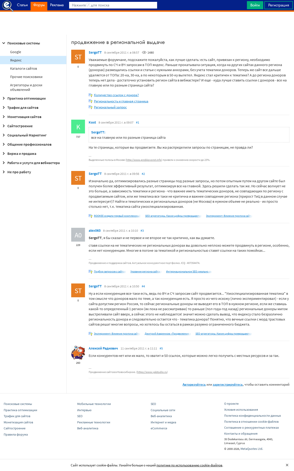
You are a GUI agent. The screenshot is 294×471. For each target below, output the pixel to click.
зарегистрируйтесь (228, 384)
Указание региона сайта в (146, 271)
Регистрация (278, 5)
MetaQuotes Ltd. (251, 449)
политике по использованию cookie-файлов (189, 465)
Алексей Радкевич (103, 348)
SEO (79, 416)
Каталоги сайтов (23, 68)
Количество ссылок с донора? (116, 95)
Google (15, 51)
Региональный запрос (110, 107)
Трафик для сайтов (22, 107)
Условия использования (241, 409)
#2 (143, 174)
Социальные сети (163, 410)
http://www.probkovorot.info (143, 160)
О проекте (231, 404)
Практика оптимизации (26, 98)
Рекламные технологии (93, 422)
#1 (137, 122)
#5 (161, 348)
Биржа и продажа (21, 153)
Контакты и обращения (240, 433)
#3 (142, 230)
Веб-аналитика (87, 428)
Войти (255, 5)
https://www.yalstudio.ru (152, 372)
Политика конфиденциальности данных (252, 415)
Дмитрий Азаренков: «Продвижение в (168, 333)
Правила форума (16, 434)
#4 (143, 286)
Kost (92, 122)
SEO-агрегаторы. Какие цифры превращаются (173, 215)
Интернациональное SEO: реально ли (189, 271)
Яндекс (16, 60)
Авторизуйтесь (194, 384)
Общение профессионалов (29, 144)
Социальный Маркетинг (27, 135)
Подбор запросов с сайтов (110, 271)
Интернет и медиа (163, 422)
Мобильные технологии (94, 404)
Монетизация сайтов (24, 116)
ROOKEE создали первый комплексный (117, 215)
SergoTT (95, 52)
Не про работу (19, 172)
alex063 (95, 230)
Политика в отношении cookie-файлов (251, 421)
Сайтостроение (20, 126)
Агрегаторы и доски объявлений (26, 87)
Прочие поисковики (26, 76)
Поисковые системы (23, 43)
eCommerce (159, 428)
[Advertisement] (147, 23)
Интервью (84, 410)
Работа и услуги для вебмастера (33, 162)
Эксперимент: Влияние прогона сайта (229, 215)
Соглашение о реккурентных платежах (251, 427)
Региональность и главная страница (121, 101)
